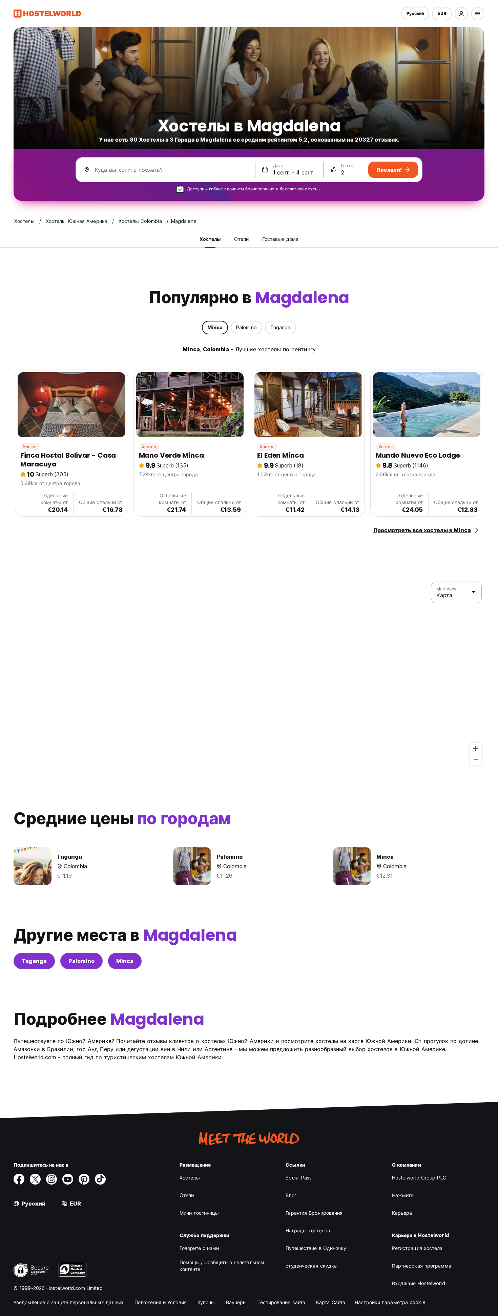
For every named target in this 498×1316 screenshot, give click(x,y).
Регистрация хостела (417, 1248)
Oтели (187, 1195)
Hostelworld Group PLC (419, 1178)
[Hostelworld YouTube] (67, 1179)
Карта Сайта (330, 1302)
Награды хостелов (308, 1230)
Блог (291, 1195)
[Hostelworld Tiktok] (100, 1179)
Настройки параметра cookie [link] (390, 1302)
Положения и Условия (160, 1302)
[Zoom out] (475, 759)
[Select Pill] (461, 13)
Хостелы (190, 1178)
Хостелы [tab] (210, 239)
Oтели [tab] (241, 239)
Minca (124, 961)
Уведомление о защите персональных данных (69, 1302)
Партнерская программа (421, 1266)
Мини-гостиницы (199, 1213)
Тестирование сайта (281, 1302)
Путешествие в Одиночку (316, 1248)
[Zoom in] (475, 748)
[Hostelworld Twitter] (35, 1179)
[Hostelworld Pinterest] (84, 1179)
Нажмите (403, 1195)
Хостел (30, 446)
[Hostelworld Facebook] (19, 1179)
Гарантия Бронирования (314, 1213)
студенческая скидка (311, 1266)
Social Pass (299, 1178)
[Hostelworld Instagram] (51, 1179)
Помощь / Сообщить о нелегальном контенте (222, 1265)
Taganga (34, 961)
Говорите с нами (199, 1248)
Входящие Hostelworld (418, 1283)
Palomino (81, 961)
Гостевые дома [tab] (280, 239)
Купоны (206, 1302)
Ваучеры (236, 1302)
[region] (249, 674)
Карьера (402, 1213)
